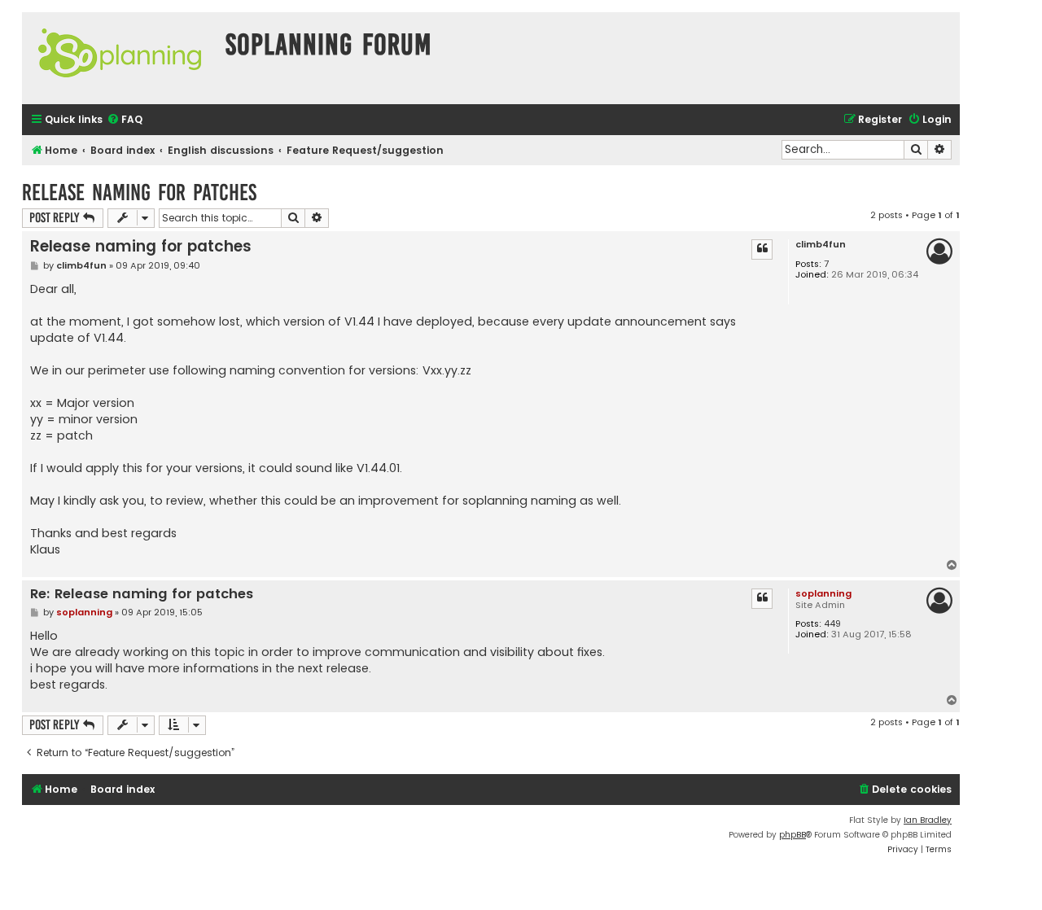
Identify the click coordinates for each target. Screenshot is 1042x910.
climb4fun (820, 244)
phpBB (792, 835)
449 (832, 624)
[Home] (119, 58)
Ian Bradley (928, 820)
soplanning (823, 593)
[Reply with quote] (762, 249)
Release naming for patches (139, 192)
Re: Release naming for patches (141, 594)
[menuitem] (124, 120)
